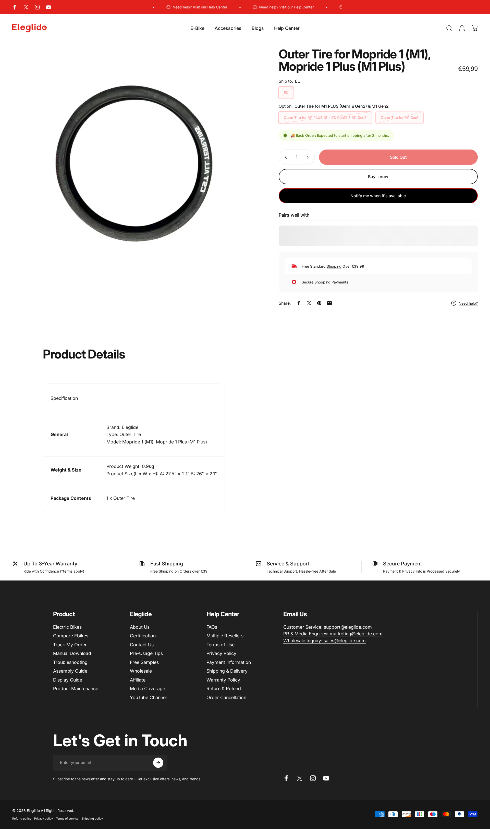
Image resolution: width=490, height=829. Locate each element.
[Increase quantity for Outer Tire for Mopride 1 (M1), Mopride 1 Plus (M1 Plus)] (309, 157)
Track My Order (70, 644)
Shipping (334, 266)
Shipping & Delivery (227, 671)
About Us (140, 627)
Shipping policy (92, 818)
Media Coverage (147, 688)
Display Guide (67, 680)
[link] (327, 627)
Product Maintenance (75, 688)
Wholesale (141, 671)
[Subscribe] (158, 763)
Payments (340, 282)
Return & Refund (223, 688)
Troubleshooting (70, 662)
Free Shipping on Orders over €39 (178, 571)
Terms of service (67, 818)
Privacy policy (43, 818)
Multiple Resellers (224, 635)
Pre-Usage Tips (146, 653)
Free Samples (144, 662)
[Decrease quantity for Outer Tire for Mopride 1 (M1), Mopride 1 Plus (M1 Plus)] (285, 157)
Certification (143, 635)
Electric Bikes (67, 627)
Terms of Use (220, 644)
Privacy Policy (221, 653)
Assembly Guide (70, 671)
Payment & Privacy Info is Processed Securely (421, 571)
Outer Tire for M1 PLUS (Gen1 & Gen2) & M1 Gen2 (325, 117)
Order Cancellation (226, 697)
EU (286, 92)
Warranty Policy (223, 680)
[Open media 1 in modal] (134, 163)
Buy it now (378, 176)
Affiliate (137, 680)
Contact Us (142, 644)
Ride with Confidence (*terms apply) (53, 571)
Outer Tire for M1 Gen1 (399, 117)
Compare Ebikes (70, 635)
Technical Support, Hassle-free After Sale (301, 571)
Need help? (468, 303)
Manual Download (72, 653)
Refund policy (21, 818)
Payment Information (228, 662)
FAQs (211, 627)
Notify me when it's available (378, 195)
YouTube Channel (148, 697)
